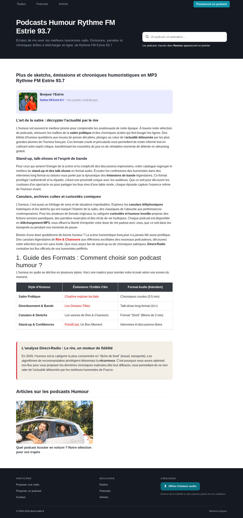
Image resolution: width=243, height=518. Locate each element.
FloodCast (72, 324)
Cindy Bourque (90, 100)
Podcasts (42, 4)
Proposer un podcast (28, 490)
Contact (20, 497)
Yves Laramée (73, 100)
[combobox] (184, 37)
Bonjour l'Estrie (52, 94)
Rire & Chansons (68, 239)
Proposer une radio (27, 484)
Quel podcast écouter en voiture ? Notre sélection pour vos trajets (53, 450)
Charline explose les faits (82, 296)
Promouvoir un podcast (211, 4)
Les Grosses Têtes (77, 305)
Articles (63, 4)
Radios (21, 4)
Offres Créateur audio (182, 486)
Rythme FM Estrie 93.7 (52, 100)
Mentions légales (218, 511)
